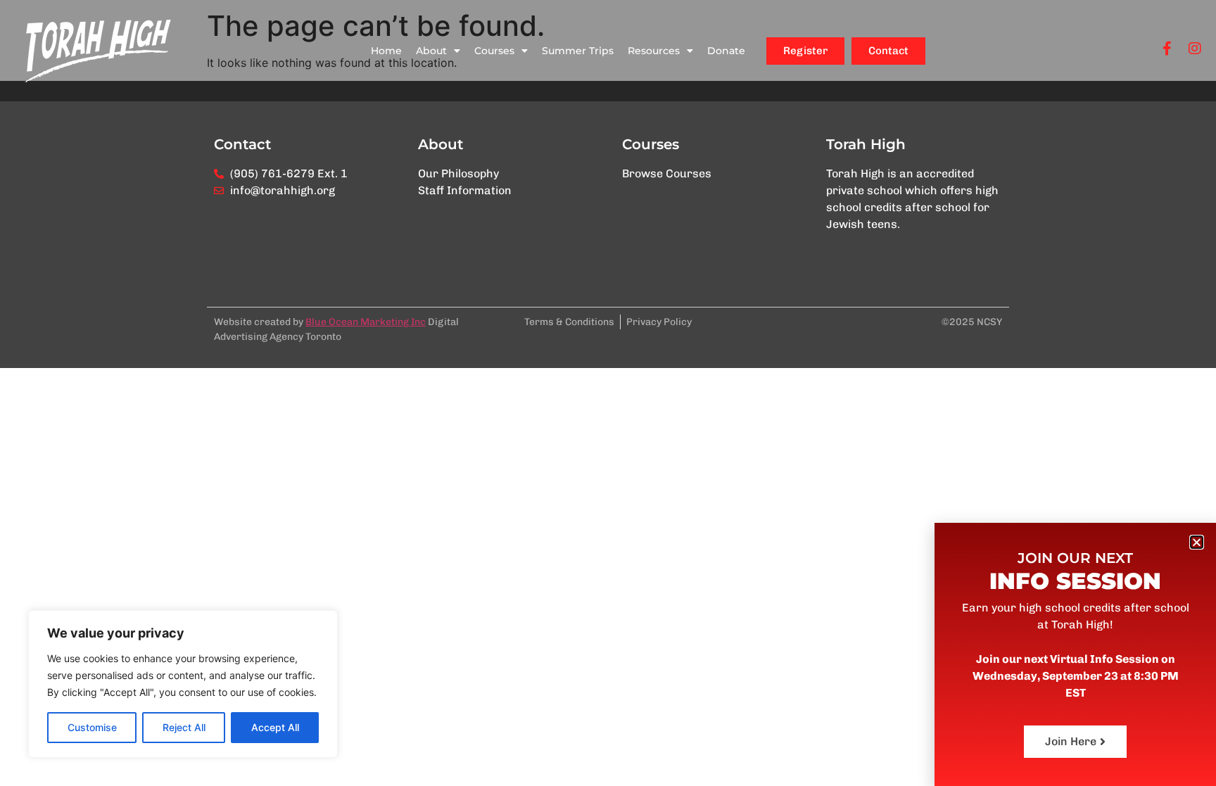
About (431, 50)
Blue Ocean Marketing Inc (365, 322)
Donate (726, 50)
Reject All (184, 727)
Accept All (275, 727)
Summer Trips (578, 50)
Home (386, 50)
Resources (654, 50)
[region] (183, 684)
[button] (1196, 542)
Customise (92, 727)
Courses (494, 50)
